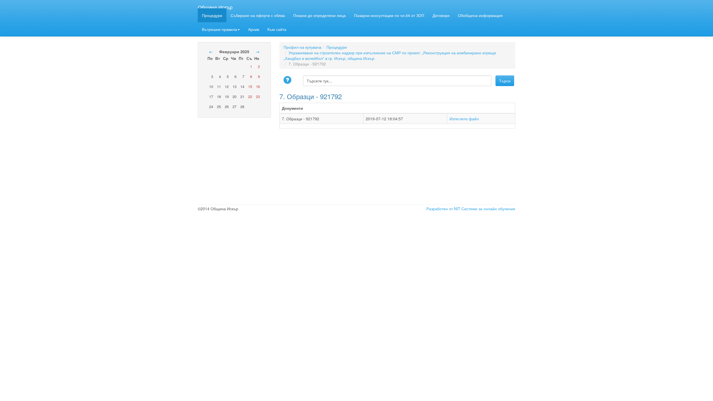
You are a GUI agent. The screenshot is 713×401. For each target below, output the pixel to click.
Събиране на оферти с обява (258, 15)
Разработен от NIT (443, 208)
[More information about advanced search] (288, 80)
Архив (253, 29)
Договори (441, 15)
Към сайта (276, 29)
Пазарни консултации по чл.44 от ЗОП (389, 15)
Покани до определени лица (319, 15)
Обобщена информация (480, 15)
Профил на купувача (302, 47)
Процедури (212, 15)
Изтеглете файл (464, 118)
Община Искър (215, 5)
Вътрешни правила (219, 29)
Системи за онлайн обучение (488, 208)
